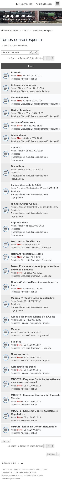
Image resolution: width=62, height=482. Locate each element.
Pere (19, 126)
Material (15, 329)
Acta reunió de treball (23, 366)
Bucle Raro (17, 166)
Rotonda (16, 72)
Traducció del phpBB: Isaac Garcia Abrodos (19, 472)
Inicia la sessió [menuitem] (46, 4)
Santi (19, 301)
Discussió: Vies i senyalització (35, 335)
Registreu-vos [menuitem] (25, 4)
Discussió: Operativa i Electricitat (36, 247)
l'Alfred (20, 88)
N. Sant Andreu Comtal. (24, 203)
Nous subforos (20, 354)
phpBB (16, 469)
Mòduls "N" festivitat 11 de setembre (32, 297)
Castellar (16, 147)
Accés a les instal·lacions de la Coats (33, 316)
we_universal (11, 475)
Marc (19, 76)
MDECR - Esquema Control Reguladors (34, 426)
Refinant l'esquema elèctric (27, 253)
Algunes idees (19, 222)
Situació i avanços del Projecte (35, 91)
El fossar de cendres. (23, 85)
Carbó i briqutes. (21, 110)
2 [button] (48, 58)
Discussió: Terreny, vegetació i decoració (40, 116)
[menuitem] (6, 478)
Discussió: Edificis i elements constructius (40, 104)
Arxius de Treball (29, 79)
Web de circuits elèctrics (25, 241)
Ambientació (18, 135)
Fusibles (16, 341)
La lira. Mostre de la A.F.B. (26, 185)
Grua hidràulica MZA (23, 122)
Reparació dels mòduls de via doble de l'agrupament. (29, 158)
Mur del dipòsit (20, 97)
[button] (52, 58)
